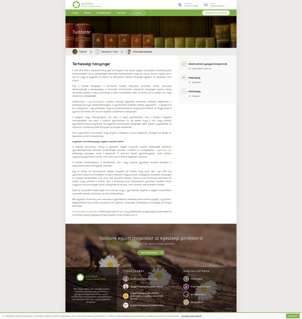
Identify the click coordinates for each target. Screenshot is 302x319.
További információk (191, 316)
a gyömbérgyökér (95, 101)
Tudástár (83, 51)
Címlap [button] (75, 13)
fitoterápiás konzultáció (86, 211)
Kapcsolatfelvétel (149, 252)
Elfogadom (293, 316)
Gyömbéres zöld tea (201, 68)
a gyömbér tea (163, 150)
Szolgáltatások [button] (103, 13)
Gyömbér (196, 82)
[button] (86, 5)
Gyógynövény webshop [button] (216, 13)
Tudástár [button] (138, 13)
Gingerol (196, 96)
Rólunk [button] (87, 13)
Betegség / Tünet (110, 51)
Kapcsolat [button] (121, 13)
